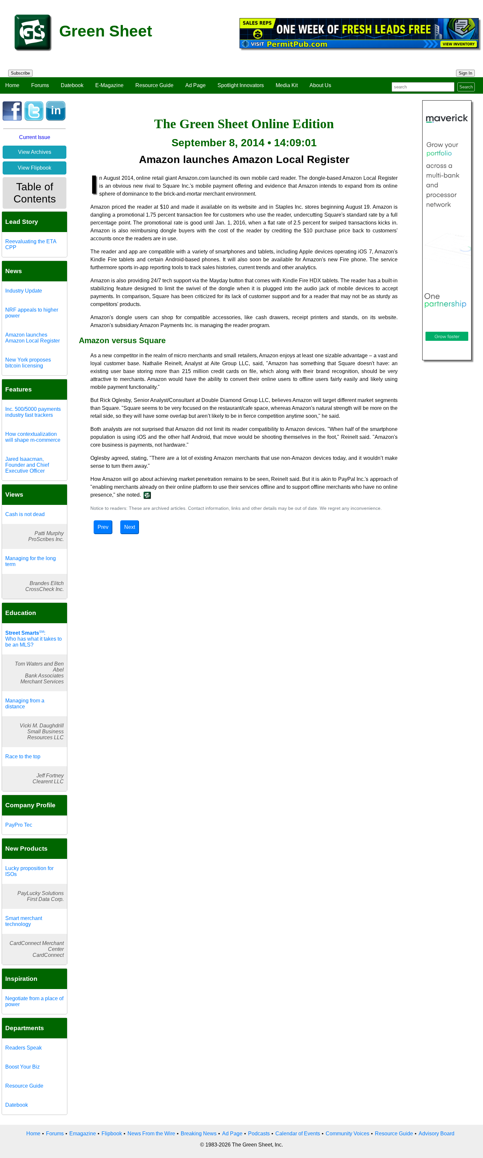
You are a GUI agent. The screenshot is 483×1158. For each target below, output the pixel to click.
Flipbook (112, 1133)
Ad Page (195, 85)
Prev (103, 527)
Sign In (465, 73)
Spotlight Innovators (241, 85)
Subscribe (20, 73)
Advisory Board (436, 1133)
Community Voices (347, 1133)
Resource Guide (154, 85)
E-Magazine (109, 85)
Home (12, 85)
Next (129, 527)
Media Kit (287, 85)
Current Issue (34, 137)
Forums (40, 85)
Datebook (72, 85)
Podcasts (259, 1133)
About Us (320, 85)
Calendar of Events (297, 1133)
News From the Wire (151, 1133)
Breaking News (199, 1133)
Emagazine (82, 1133)
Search (466, 86)
